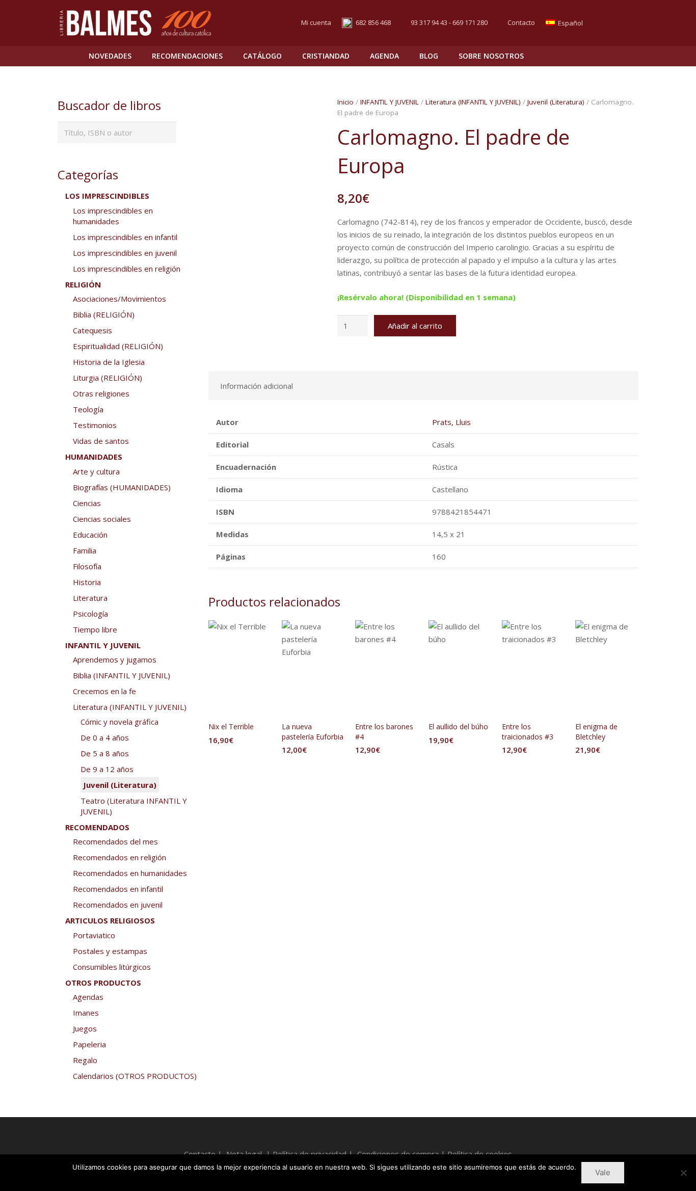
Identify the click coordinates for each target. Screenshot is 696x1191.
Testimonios (95, 425)
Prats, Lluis (451, 422)
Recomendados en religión (119, 857)
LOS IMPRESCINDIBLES (107, 196)
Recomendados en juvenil (118, 904)
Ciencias (87, 503)
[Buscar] (608, 56)
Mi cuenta (316, 22)
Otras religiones (101, 393)
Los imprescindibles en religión (126, 268)
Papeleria (89, 1044)
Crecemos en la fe (104, 691)
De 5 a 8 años (105, 753)
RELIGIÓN (83, 284)
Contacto (521, 22)
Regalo (85, 1060)
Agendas (88, 997)
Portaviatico (94, 935)
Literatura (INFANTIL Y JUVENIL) (473, 102)
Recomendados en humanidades (130, 873)
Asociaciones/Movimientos (119, 299)
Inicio (345, 102)
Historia (87, 582)
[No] (683, 1173)
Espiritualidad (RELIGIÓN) (118, 346)
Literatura (90, 598)
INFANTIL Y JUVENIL (389, 102)
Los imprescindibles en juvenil (125, 253)
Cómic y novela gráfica (119, 722)
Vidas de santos (101, 441)
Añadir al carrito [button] (240, 760)
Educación (90, 535)
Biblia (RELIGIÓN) (104, 314)
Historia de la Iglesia (109, 362)
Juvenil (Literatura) (555, 102)
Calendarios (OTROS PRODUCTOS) (135, 1076)
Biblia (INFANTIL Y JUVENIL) (121, 675)
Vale (602, 1172)
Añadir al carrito (415, 326)
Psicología (90, 613)
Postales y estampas (110, 951)
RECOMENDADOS (97, 827)
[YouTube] (629, 23)
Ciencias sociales (102, 519)
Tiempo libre (95, 629)
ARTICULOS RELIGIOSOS (110, 920)
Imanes (86, 1013)
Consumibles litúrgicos (112, 967)
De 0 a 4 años (105, 737)
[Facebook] (611, 23)
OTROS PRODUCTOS (103, 982)
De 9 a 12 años (107, 769)
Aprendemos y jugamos (114, 659)
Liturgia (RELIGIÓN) (107, 378)
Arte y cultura (96, 471)
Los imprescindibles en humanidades (113, 215)
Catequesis (92, 330)
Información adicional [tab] (256, 386)
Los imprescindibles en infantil (125, 237)
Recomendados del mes (115, 841)
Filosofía (87, 566)
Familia (84, 550)
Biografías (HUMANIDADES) (122, 487)
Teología (88, 409)
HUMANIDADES (93, 457)
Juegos (85, 1028)
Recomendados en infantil (118, 889)
